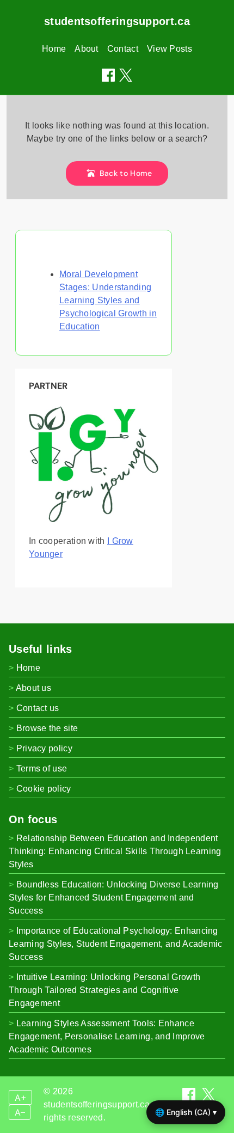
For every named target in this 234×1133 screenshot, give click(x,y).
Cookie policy (43, 788)
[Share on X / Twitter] (125, 75)
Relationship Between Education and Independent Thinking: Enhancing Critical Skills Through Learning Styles (115, 851)
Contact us (37, 708)
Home (54, 48)
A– (20, 1112)
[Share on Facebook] (108, 75)
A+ (21, 1097)
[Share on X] (208, 1098)
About (86, 48)
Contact (122, 48)
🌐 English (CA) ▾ (186, 1112)
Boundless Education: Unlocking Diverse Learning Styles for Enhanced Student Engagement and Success (114, 897)
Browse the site (47, 728)
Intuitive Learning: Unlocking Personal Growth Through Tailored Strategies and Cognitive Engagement (104, 990)
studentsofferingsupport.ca (117, 21)
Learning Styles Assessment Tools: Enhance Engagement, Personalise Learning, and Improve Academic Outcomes (107, 1036)
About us (33, 688)
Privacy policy (44, 748)
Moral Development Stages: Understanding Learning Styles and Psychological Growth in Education (108, 300)
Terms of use (41, 768)
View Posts (169, 48)
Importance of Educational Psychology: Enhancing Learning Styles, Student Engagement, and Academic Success (116, 943)
